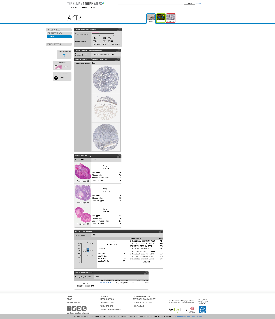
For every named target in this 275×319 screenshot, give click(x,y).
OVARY (51, 37)
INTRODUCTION (107, 299)
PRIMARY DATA (55, 33)
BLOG (93, 8)
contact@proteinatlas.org (78, 313)
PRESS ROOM (73, 303)
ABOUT (74, 8)
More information (179, 317)
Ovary (65, 67)
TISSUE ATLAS (53, 30)
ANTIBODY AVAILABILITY (144, 299)
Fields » (198, 3)
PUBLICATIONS (107, 306)
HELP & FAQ (138, 306)
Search (189, 3)
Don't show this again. (195, 317)
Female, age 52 (83, 203)
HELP (84, 8)
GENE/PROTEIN (54, 44)
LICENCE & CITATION (142, 303)
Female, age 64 (83, 181)
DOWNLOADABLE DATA (110, 309)
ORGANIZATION (107, 303)
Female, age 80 (83, 224)
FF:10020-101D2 (106, 283)
